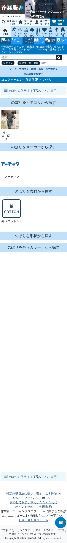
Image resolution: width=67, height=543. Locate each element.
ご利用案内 (53, 493)
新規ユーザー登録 (29, 63)
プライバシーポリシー (39, 497)
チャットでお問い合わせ (60, 522)
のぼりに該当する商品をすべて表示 (33, 90)
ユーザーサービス (45, 22)
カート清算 (61, 22)
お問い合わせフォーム (33, 520)
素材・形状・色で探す (43, 69)
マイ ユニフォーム (24, 22)
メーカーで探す (17, 69)
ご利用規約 (44, 506)
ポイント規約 (24, 506)
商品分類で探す (32, 74)
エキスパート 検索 (8, 22)
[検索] (59, 57)
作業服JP (32, 79)
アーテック (11, 176)
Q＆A (16, 497)
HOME (5, 34)
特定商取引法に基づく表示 (24, 493)
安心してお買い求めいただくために (33, 502)
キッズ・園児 (5, 136)
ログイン (8, 63)
